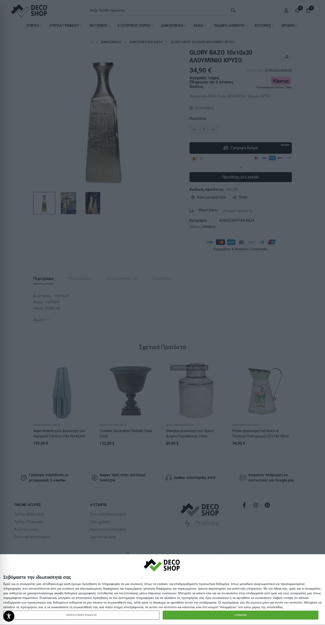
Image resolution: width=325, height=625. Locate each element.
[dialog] (162, 589)
